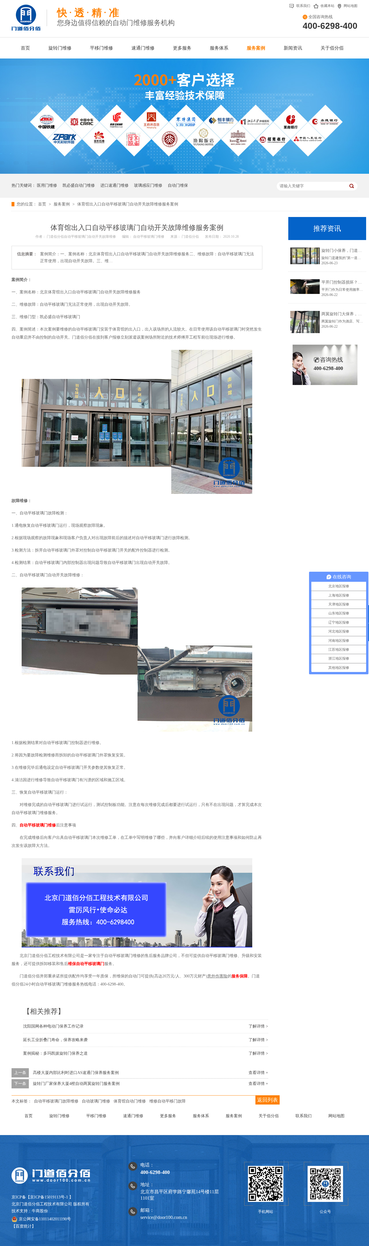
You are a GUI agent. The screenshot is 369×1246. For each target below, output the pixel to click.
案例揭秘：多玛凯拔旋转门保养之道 (55, 1053)
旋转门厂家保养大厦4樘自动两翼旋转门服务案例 (76, 1083)
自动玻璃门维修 (96, 1101)
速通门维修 (133, 1116)
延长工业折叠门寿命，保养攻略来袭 (55, 1040)
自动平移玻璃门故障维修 (56, 1101)
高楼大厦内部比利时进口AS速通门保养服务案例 (76, 1073)
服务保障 (239, 976)
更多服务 (168, 1116)
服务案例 (62, 204)
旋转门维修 (59, 1116)
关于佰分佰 (269, 1116)
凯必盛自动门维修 (79, 185)
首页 (42, 204)
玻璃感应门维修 (148, 185)
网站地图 (350, 6)
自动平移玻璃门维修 (149, 237)
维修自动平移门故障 (167, 1101)
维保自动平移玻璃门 (86, 964)
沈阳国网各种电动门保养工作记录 (53, 1026)
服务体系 (201, 1116)
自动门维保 (178, 185)
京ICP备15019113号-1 (49, 1197)
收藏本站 (327, 6)
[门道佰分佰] (29, 15)
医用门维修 (47, 185)
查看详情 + (258, 1073)
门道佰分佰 (191, 237)
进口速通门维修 (114, 185)
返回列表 (267, 1100)
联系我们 (303, 6)
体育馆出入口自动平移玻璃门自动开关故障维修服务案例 (127, 204)
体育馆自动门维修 (130, 1101)
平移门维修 (96, 1116)
